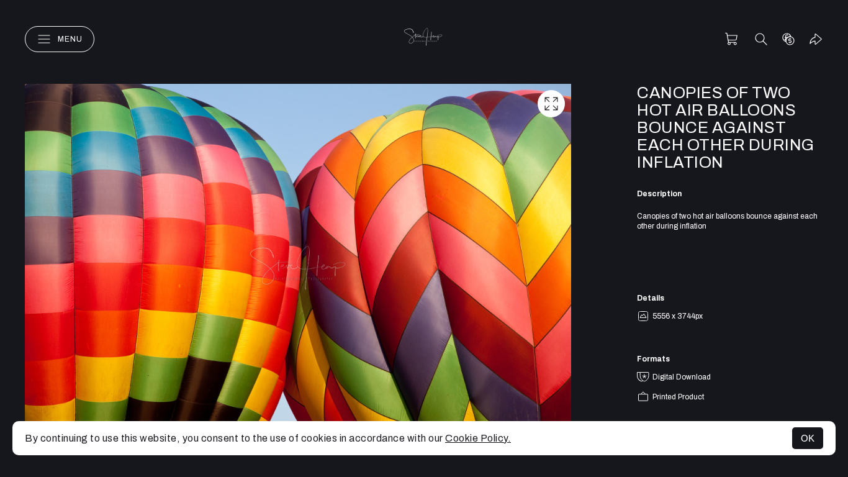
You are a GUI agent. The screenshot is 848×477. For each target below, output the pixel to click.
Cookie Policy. (478, 438)
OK (807, 438)
